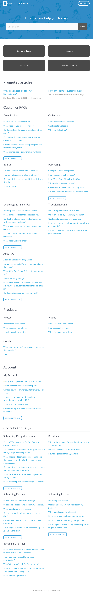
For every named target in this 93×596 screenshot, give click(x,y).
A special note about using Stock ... (18, 259)
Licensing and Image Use (16, 204)
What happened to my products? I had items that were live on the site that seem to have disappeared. (22, 459)
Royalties (53, 436)
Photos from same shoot (14, 323)
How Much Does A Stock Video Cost (64, 179)
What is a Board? (10, 186)
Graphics (8, 341)
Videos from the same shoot (60, 323)
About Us (8, 253)
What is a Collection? (57, 130)
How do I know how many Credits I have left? (68, 191)
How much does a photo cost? (61, 175)
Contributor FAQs (69, 65)
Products (69, 51)
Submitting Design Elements (19, 436)
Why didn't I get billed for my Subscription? (17, 92)
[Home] (5, 3)
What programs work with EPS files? (64, 210)
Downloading (10, 115)
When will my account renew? (61, 183)
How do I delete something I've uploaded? (66, 520)
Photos (7, 317)
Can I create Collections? (59, 125)
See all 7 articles (57, 198)
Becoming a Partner (14, 543)
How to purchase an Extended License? (20, 210)
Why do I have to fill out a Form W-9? (64, 449)
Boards (7, 164)
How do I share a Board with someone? (20, 170)
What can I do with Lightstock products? (21, 214)
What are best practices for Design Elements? (23, 481)
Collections (54, 115)
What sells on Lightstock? (14, 575)
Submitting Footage (14, 494)
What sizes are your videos (60, 332)
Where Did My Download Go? (16, 121)
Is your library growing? (13, 278)
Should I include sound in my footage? (19, 500)
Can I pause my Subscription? (61, 170)
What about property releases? (17, 509)
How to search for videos (59, 328)
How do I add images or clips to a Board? (20, 175)
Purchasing (54, 164)
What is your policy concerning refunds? (66, 214)
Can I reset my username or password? (65, 219)
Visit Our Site (54, 590)
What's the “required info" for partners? (21, 564)
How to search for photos (14, 332)
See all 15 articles (12, 158)
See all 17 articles (12, 537)
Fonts (6, 354)
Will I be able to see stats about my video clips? (23, 504)
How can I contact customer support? (66, 90)
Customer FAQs (24, 51)
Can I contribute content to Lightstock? (20, 293)
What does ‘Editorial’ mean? (15, 240)
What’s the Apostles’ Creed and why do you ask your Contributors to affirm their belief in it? (23, 285)
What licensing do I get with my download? (22, 152)
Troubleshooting (57, 204)
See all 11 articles (12, 247)
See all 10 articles (12, 299)
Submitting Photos (58, 494)
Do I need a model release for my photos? (66, 516)
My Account (10, 375)
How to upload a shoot (58, 500)
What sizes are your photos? (15, 328)
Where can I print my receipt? (16, 404)
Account (24, 65)
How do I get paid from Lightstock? (63, 453)
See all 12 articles (12, 488)
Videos (52, 317)
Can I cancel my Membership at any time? (66, 187)
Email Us (83, 3)
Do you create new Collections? (62, 121)
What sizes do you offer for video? (18, 125)
